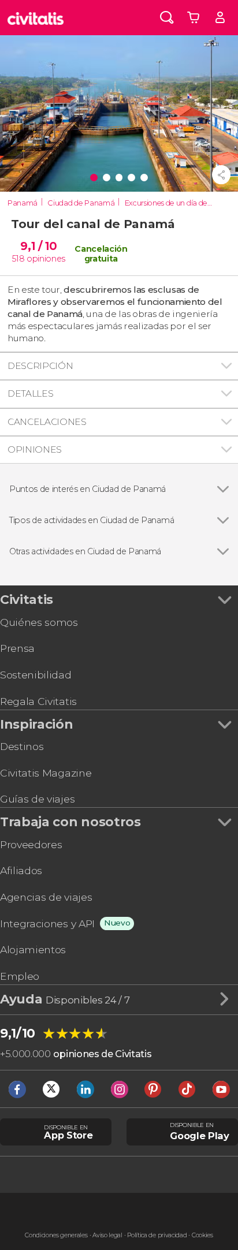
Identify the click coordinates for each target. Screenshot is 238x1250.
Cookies (202, 1235)
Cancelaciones (47, 421)
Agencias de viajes (46, 897)
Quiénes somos (39, 622)
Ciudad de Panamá (80, 203)
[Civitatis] (35, 17)
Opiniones (35, 449)
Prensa (17, 648)
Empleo (19, 976)
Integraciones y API (47, 923)
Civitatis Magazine (45, 773)
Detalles (30, 393)
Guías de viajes (37, 799)
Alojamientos (33, 949)
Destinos (21, 746)
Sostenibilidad (36, 675)
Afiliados (21, 870)
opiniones (46, 258)
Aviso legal (107, 1235)
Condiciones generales (56, 1235)
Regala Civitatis (38, 701)
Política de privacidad (157, 1235)
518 (18, 258)
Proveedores (31, 844)
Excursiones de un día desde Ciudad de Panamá (170, 203)
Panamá (23, 203)
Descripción (40, 365)
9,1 (38, 246)
